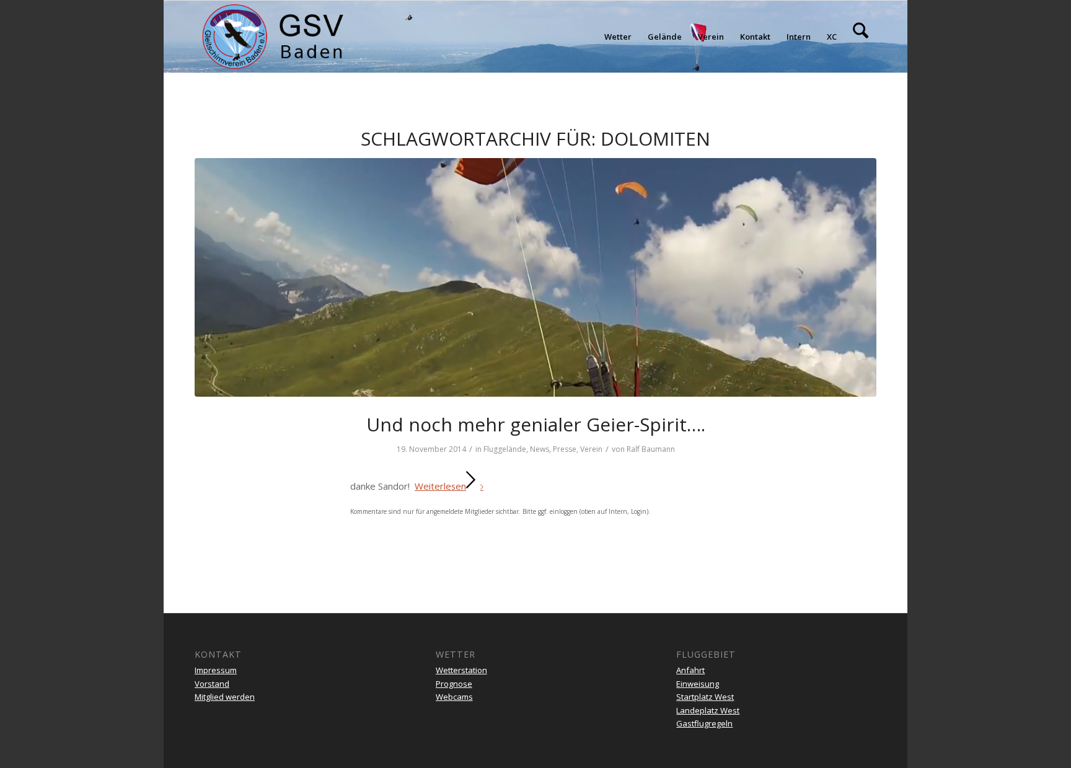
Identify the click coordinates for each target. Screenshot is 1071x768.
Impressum (216, 670)
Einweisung (697, 683)
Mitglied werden (225, 696)
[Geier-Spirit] (535, 277)
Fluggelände (504, 449)
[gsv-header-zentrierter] (273, 37)
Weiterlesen (440, 486)
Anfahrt (690, 670)
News (539, 449)
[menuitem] (618, 37)
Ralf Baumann (651, 449)
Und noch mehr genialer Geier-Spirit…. (535, 424)
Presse (564, 449)
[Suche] (860, 37)
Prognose (454, 683)
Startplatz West (705, 696)
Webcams (454, 696)
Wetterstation (461, 670)
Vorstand (212, 683)
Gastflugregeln (704, 723)
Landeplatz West (707, 710)
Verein (591, 449)
